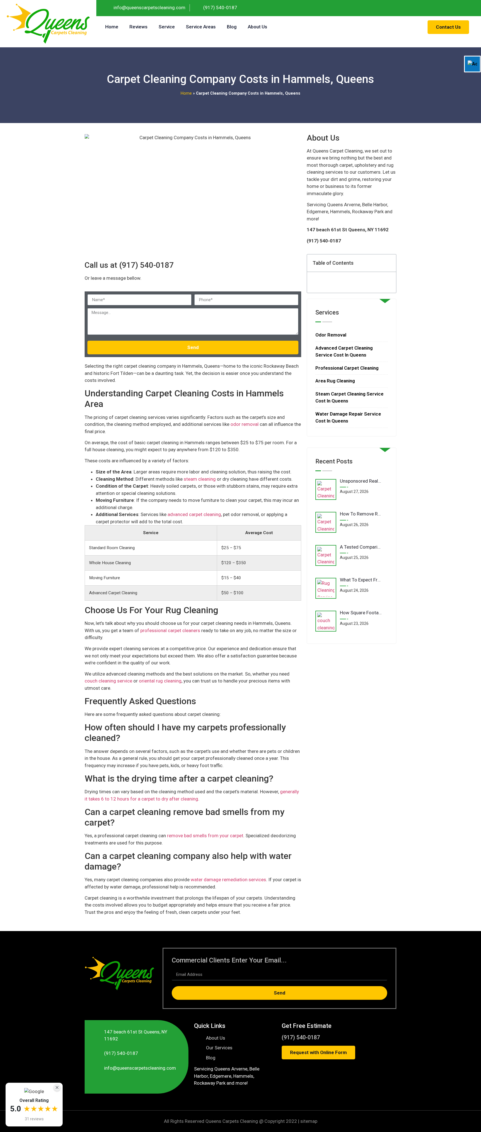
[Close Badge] (57, 1087)
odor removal (244, 424)
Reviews (138, 27)
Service (167, 27)
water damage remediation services (228, 879)
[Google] (473, 8)
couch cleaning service (108, 681)
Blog (232, 27)
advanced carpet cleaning (194, 514)
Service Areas (201, 27)
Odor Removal (330, 335)
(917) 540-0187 (301, 1037)
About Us (257, 27)
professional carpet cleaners (170, 630)
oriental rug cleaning (160, 681)
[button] (389, 263)
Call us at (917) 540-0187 (129, 265)
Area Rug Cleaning (335, 381)
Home (111, 27)
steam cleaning (200, 479)
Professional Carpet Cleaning (347, 368)
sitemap (308, 1121)
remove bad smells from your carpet (205, 835)
